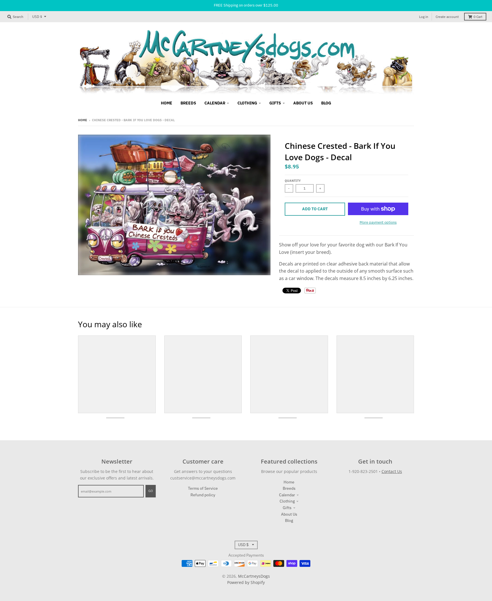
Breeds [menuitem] (188, 103)
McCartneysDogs (254, 576)
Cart (477, 17)
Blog (289, 520)
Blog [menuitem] (326, 103)
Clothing (287, 501)
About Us (289, 514)
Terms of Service (203, 488)
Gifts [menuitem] (275, 103)
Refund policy (202, 494)
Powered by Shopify (246, 582)
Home (82, 120)
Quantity (293, 181)
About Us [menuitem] (303, 103)
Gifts (287, 507)
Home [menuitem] (166, 103)
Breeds (289, 488)
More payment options (378, 222)
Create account (447, 17)
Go (150, 491)
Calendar (287, 494)
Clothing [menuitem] (247, 103)
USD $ (37, 16)
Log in (423, 17)
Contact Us (392, 471)
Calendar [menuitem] (214, 103)
